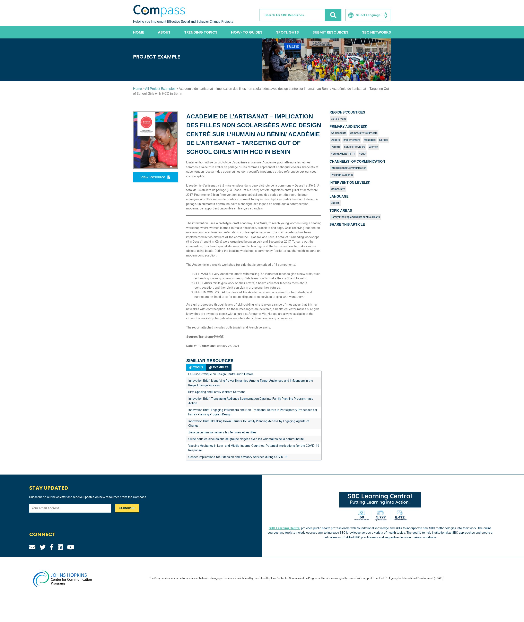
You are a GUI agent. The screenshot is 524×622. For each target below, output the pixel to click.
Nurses (383, 139)
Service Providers (354, 146)
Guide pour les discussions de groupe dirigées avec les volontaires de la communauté (246, 439)
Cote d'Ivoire (338, 118)
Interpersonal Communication (348, 167)
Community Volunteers (363, 132)
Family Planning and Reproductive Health (355, 216)
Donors (335, 139)
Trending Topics (200, 32)
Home (138, 32)
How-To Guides (246, 32)
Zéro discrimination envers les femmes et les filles (222, 432)
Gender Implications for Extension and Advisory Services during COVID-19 (238, 457)
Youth (362, 153)
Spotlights (287, 32)
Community (338, 188)
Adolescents (338, 132)
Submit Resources (330, 32)
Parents (335, 146)
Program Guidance (342, 174)
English (335, 202)
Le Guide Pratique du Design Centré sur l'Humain (220, 374)
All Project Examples (160, 88)
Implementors (351, 139)
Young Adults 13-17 (343, 153)
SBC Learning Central (284, 528)
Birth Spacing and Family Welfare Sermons (216, 392)
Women (373, 146)
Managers (370, 139)
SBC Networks (376, 32)
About (164, 32)
